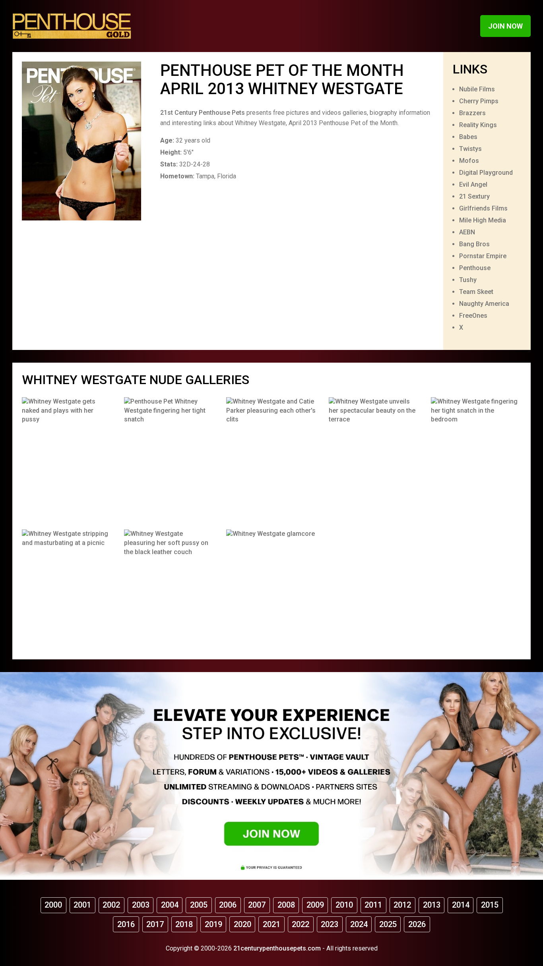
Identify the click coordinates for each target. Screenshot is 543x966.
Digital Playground (486, 172)
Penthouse (475, 268)
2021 (271, 924)
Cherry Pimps (478, 101)
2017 (155, 924)
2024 (359, 924)
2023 (329, 924)
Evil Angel (473, 184)
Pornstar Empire (482, 256)
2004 (169, 905)
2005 (199, 905)
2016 (126, 924)
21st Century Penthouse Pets (202, 112)
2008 (286, 905)
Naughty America (484, 303)
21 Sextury (474, 196)
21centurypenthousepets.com (277, 948)
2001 (82, 905)
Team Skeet (476, 292)
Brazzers (472, 113)
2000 (53, 905)
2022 (300, 924)
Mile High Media (482, 220)
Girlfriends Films (483, 208)
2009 (315, 905)
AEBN (467, 232)
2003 (140, 905)
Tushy (468, 280)
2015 (489, 905)
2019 (213, 924)
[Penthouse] (72, 26)
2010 (344, 905)
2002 (111, 905)
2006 (228, 905)
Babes (468, 137)
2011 (373, 905)
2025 (388, 924)
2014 (460, 905)
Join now (505, 26)
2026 (417, 924)
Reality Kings (478, 125)
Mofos (469, 160)
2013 (431, 905)
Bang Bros (474, 244)
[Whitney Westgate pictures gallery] (67, 457)
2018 (184, 924)
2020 (242, 924)
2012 (402, 905)
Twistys (470, 149)
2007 (257, 905)
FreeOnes (473, 315)
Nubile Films (477, 89)
